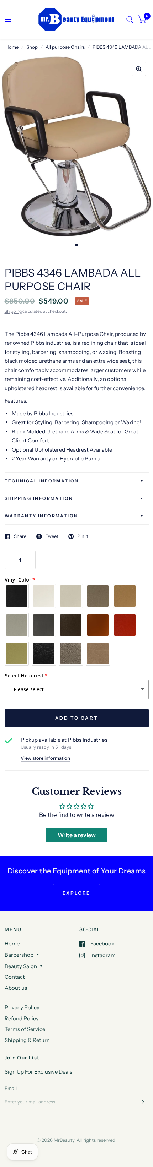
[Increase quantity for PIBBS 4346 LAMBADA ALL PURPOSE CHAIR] (30, 560)
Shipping (13, 311)
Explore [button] (76, 893)
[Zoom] (139, 69)
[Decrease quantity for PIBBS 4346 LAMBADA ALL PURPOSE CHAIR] (10, 560)
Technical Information (42, 481)
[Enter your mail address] (141, 1102)
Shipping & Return (27, 1040)
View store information (45, 758)
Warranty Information (41, 515)
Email (11, 1088)
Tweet (52, 536)
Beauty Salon (21, 966)
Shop (32, 47)
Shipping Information (39, 498)
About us (16, 988)
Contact (15, 977)
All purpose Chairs (65, 47)
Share (20, 536)
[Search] (130, 19)
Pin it (82, 536)
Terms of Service (25, 1029)
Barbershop (19, 954)
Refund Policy (22, 1018)
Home (12, 47)
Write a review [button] (77, 835)
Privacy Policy (22, 1007)
